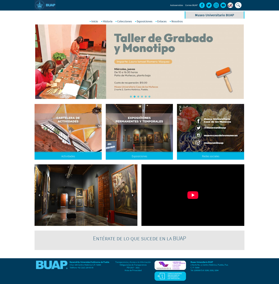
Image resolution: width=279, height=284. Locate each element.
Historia (107, 21)
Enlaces (162, 21)
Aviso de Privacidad (133, 270)
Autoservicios (176, 5)
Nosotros (177, 21)
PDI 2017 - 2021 (133, 267)
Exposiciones (144, 21)
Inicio (94, 21)
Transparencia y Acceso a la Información (133, 262)
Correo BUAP (191, 5)
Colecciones (124, 21)
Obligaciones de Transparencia (133, 264)
